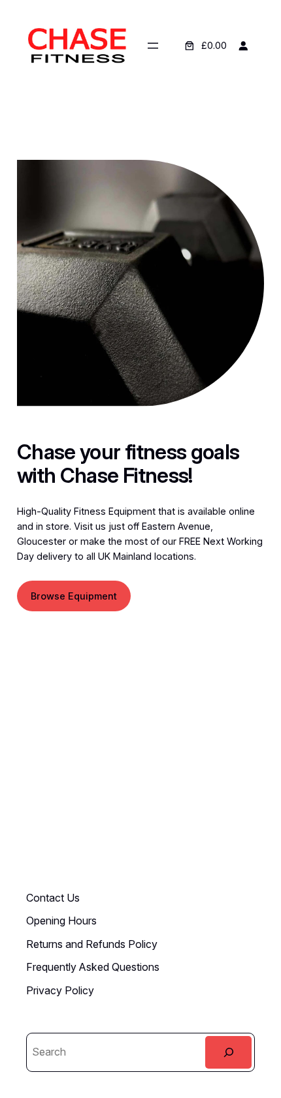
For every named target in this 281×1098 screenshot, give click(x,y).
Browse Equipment (74, 596)
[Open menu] (153, 45)
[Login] (243, 45)
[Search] (228, 1052)
